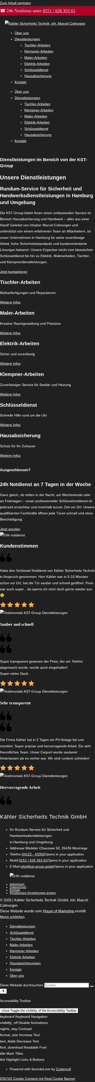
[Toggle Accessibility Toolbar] (3, 991)
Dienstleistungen (27, 39)
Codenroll (63, 1069)
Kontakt (20, 82)
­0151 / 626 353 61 (59, 10)
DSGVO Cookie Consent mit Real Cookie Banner (37, 1079)
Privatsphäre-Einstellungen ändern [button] (33, 893)
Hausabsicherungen (25, 963)
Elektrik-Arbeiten (37, 64)
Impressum (17, 884)
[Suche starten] (92, 986)
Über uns (22, 33)
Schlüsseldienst (36, 70)
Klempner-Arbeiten (38, 51)
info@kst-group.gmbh (37, 866)
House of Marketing (58, 911)
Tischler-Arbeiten (37, 45)
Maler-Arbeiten (35, 58)
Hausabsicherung (37, 76)
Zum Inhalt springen (15, 3)
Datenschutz (18, 887)
